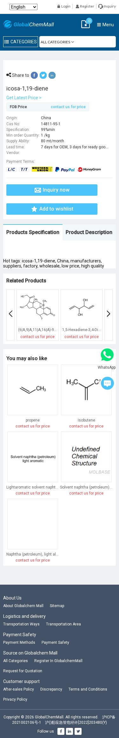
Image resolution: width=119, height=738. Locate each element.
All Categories (15, 661)
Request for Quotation (22, 671)
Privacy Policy (15, 699)
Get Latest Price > (24, 97)
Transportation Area (63, 624)
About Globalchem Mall (23, 606)
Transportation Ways (21, 624)
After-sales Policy (18, 689)
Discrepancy (51, 689)
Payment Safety (55, 642)
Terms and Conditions (88, 689)
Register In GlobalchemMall (58, 661)
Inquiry (109, 6)
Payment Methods (19, 642)
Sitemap (57, 606)
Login (65, 6)
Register (86, 6)
